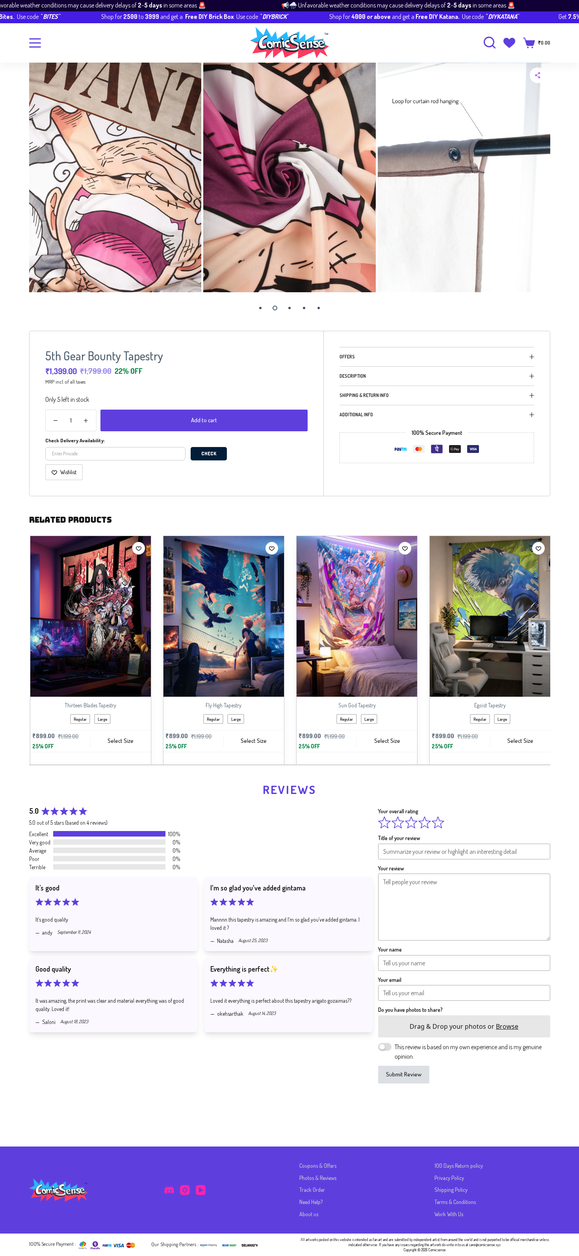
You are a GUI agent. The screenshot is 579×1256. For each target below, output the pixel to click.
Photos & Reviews (317, 1177)
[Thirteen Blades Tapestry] (90, 616)
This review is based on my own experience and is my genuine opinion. (468, 1055)
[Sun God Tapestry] (356, 616)
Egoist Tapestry (489, 705)
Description (353, 376)
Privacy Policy (449, 1177)
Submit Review (403, 1078)
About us (308, 1214)
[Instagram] (185, 1190)
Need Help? (311, 1201)
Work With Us (448, 1214)
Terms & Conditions (455, 1201)
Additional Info (356, 414)
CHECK (208, 453)
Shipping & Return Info (364, 395)
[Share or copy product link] (538, 75)
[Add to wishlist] (138, 548)
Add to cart (204, 420)
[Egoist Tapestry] (489, 616)
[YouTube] (201, 1190)
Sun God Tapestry (356, 705)
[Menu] (35, 43)
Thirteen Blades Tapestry (89, 705)
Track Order (312, 1189)
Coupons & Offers (317, 1165)
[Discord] (169, 1190)
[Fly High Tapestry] (223, 616)
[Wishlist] (509, 43)
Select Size (120, 740)
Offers (347, 357)
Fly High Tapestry (223, 705)
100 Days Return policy (458, 1165)
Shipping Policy (451, 1189)
